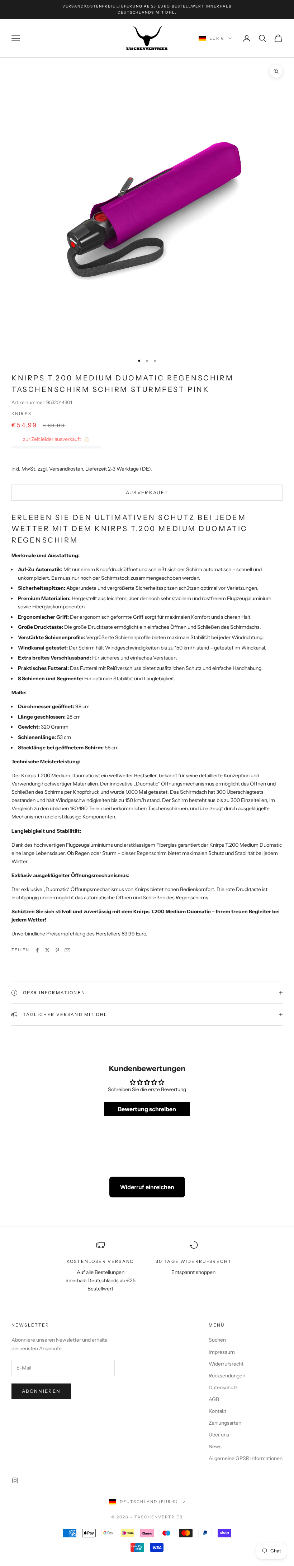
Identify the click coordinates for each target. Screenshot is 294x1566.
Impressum (222, 1352)
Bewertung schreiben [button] (147, 1109)
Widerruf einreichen (147, 1187)
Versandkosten (66, 469)
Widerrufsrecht (226, 1364)
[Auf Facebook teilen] (37, 950)
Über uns (219, 1434)
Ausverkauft (147, 492)
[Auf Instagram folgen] (15, 1480)
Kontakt (217, 1411)
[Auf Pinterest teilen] (57, 950)
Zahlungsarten (225, 1423)
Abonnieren (41, 1391)
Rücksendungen (227, 1375)
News (215, 1446)
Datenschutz (223, 1387)
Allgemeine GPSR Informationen (246, 1458)
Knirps (21, 413)
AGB (214, 1399)
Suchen (217, 1340)
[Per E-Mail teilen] (67, 950)
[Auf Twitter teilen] (47, 950)
